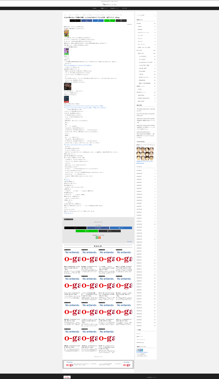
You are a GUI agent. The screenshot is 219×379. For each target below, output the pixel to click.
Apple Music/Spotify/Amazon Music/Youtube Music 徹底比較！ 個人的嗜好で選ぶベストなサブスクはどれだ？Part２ (146, 134)
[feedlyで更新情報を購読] (97, 237)
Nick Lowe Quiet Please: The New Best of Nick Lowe (146, 114)
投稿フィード (140, 336)
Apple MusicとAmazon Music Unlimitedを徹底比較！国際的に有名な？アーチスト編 (146, 120)
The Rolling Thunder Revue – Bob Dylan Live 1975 (146, 109)
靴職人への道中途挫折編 (69, 219)
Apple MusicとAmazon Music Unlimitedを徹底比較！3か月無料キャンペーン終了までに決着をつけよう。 (146, 127)
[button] (121, 20)
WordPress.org (140, 342)
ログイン (139, 333)
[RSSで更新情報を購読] (99, 237)
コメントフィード (141, 339)
